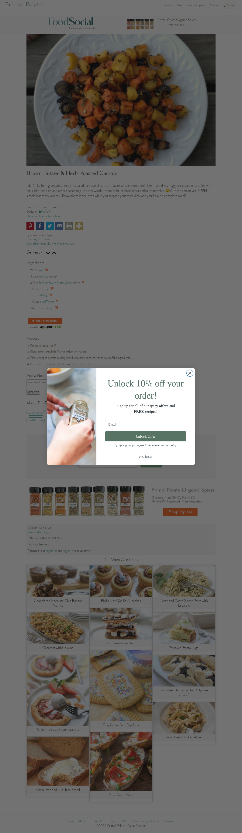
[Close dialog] (190, 373)
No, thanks (145, 456)
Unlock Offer (146, 436)
